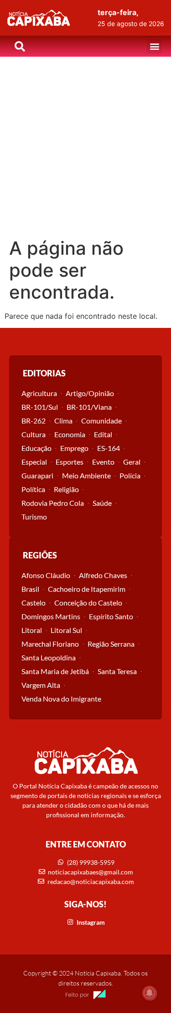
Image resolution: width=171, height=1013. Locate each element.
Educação (36, 448)
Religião (66, 489)
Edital (103, 434)
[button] (154, 46)
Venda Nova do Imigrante (61, 698)
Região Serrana (111, 643)
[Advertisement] (85, 147)
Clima (63, 420)
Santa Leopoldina (48, 657)
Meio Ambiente (86, 475)
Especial (34, 461)
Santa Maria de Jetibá (55, 671)
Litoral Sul (66, 630)
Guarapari (37, 475)
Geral (131, 461)
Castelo (33, 602)
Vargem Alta (40, 685)
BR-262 (33, 420)
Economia (69, 434)
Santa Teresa (117, 671)
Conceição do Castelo (88, 602)
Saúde (102, 502)
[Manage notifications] (149, 993)
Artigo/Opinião (90, 393)
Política (33, 489)
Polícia (129, 475)
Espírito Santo (111, 616)
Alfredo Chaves (103, 575)
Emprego (74, 448)
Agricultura (39, 393)
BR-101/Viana (89, 406)
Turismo (34, 516)
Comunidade (101, 420)
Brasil (30, 588)
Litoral (31, 630)
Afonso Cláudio (45, 575)
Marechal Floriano (50, 643)
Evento (103, 461)
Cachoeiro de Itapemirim (86, 588)
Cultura (33, 434)
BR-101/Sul (39, 406)
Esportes (69, 461)
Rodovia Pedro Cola (52, 502)
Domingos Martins (50, 616)
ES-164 (108, 448)
